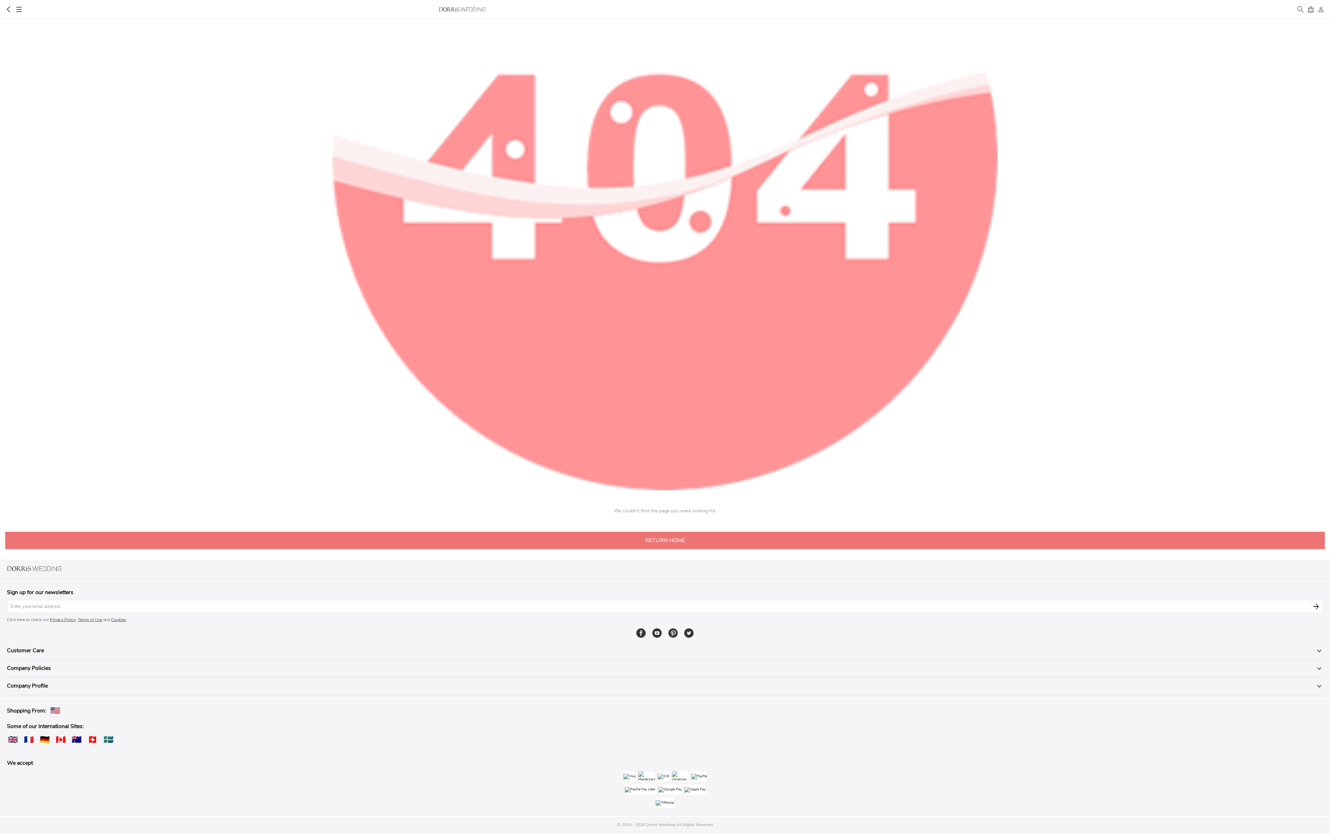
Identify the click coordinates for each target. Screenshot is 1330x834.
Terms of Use (90, 619)
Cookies (118, 619)
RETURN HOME (665, 540)
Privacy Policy (63, 619)
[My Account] (1321, 9)
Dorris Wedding (462, 9)
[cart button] (1310, 9)
